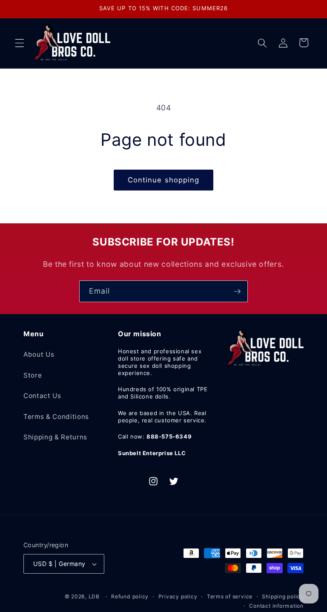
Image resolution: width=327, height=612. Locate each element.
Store (32, 375)
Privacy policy (178, 596)
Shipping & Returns (55, 437)
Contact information (276, 606)
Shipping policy (283, 596)
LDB (94, 596)
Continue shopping (164, 180)
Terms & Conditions (56, 417)
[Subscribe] (237, 291)
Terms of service (229, 596)
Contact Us (42, 396)
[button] (19, 42)
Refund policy (130, 596)
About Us (38, 354)
